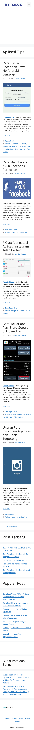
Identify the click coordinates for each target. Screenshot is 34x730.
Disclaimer (7, 718)
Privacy (14, 718)
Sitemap (17, 721)
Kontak (20, 718)
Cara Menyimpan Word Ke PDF (15, 560)
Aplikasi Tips (7, 146)
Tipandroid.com (8, 117)
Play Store (10, 417)
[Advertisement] (17, 27)
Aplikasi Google (10, 414)
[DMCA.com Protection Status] (8, 708)
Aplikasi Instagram (11, 311)
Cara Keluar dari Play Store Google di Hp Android (15, 327)
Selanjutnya (14, 527)
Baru (6, 229)
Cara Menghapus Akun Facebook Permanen (15, 165)
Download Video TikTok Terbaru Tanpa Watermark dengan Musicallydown (16, 596)
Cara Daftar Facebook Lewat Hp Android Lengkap (15, 68)
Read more (6, 135)
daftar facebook (20, 149)
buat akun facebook (19, 146)
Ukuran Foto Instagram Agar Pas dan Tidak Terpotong (17, 433)
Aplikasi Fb (22, 144)
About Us (27, 718)
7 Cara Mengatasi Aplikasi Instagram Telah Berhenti (16, 246)
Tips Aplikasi (9, 141)
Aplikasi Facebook (11, 144)
